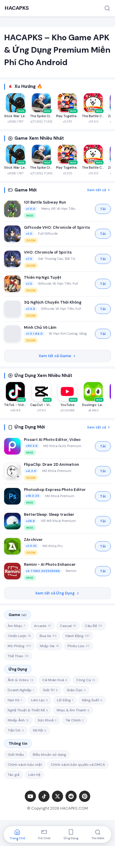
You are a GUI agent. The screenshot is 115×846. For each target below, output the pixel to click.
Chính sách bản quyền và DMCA (78, 764)
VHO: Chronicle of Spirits (48, 252)
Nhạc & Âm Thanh (73, 710)
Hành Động (77, 636)
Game (18, 614)
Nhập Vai (49, 646)
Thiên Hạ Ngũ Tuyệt (42, 277)
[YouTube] (30, 796)
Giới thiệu (16, 754)
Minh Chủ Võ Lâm (40, 327)
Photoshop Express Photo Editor (55, 489)
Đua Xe (48, 636)
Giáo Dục (76, 690)
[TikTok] (44, 796)
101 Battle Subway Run (45, 202)
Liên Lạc (39, 700)
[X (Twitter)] (57, 796)
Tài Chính (74, 720)
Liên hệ (34, 774)
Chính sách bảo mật (25, 764)
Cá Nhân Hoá (54, 680)
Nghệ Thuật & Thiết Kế (28, 710)
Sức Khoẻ (47, 720)
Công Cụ (85, 680)
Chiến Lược (19, 636)
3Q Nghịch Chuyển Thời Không (52, 302)
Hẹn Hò (15, 700)
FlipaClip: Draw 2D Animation (51, 464)
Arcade (42, 625)
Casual (68, 625)
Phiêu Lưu (78, 646)
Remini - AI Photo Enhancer (50, 564)
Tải (103, 209)
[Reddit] (71, 796)
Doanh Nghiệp (21, 690)
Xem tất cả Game (55, 355)
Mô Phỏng (19, 646)
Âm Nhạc (16, 625)
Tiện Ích (16, 730)
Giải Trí (50, 690)
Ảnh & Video (20, 680)
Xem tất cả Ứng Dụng (55, 593)
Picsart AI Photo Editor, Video (52, 439)
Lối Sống (65, 700)
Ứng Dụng (18, 669)
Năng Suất (92, 700)
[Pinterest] (84, 796)
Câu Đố (93, 625)
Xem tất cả (96, 190)
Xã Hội (39, 730)
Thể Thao (18, 656)
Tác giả (13, 774)
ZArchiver (33, 539)
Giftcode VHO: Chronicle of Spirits (57, 227)
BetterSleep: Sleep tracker (49, 514)
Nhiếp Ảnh (18, 720)
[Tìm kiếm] (107, 8)
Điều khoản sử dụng (49, 754)
